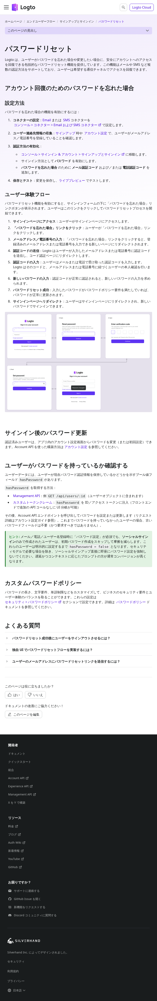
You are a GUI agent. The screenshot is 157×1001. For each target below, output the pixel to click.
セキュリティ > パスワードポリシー (31, 602)
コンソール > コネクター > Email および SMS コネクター (55, 125)
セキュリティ (16, 961)
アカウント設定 (95, 133)
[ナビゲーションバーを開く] (6, 7)
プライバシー (16, 981)
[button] (123, 7)
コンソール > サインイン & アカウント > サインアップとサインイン (71, 154)
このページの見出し (22, 30)
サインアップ (65, 133)
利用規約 (13, 971)
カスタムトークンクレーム (32, 502)
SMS (66, 120)
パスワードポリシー (131, 602)
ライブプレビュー (72, 180)
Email (47, 120)
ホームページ (13, 21)
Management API (26, 496)
